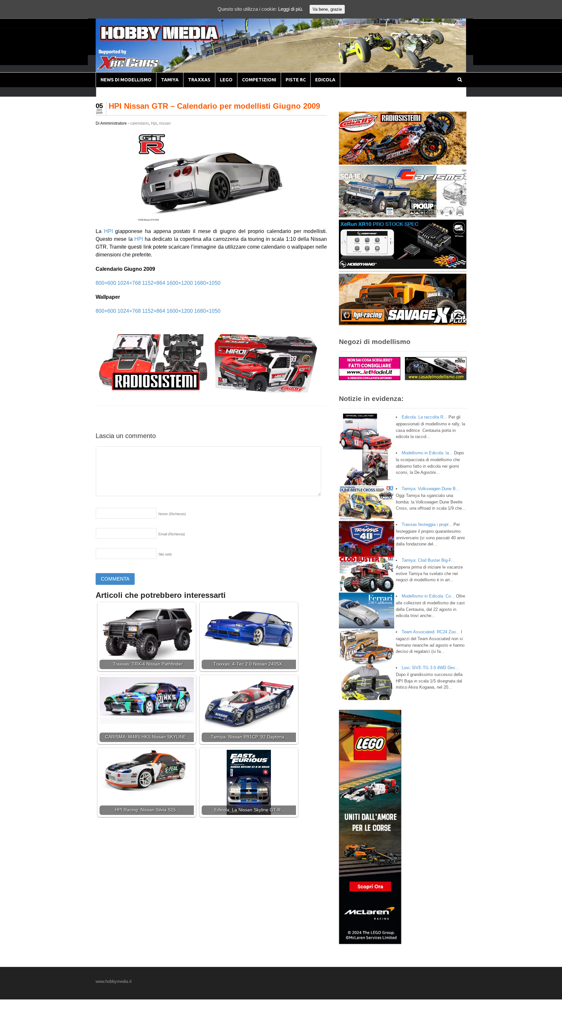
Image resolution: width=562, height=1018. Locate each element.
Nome (172, 514)
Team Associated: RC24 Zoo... (431, 631)
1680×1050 (207, 283)
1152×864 (153, 283)
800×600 (106, 283)
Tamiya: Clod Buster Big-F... (428, 560)
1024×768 (129, 283)
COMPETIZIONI (259, 79)
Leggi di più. (290, 9)
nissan (165, 123)
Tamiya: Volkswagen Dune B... (431, 488)
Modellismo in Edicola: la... (427, 452)
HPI (108, 231)
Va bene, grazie (327, 9)
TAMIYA (170, 79)
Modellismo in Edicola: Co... (428, 596)
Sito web (165, 554)
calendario (139, 123)
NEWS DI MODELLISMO (126, 79)
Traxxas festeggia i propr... (427, 524)
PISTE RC (296, 79)
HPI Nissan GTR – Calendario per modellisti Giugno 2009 (214, 106)
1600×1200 (180, 283)
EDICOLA (325, 79)
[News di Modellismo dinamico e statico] (172, 39)
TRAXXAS (199, 79)
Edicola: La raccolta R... (424, 417)
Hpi (154, 123)
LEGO (226, 79)
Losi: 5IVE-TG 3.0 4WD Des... (430, 667)
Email (171, 534)
